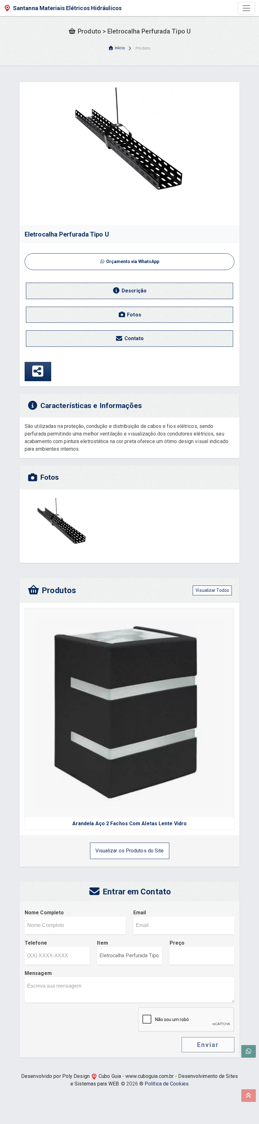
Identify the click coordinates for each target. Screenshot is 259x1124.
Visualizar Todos (212, 590)
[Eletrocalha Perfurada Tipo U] (129, 153)
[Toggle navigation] (246, 8)
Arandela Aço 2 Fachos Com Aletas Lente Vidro (129, 823)
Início (120, 47)
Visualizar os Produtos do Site (129, 851)
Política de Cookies (167, 1084)
